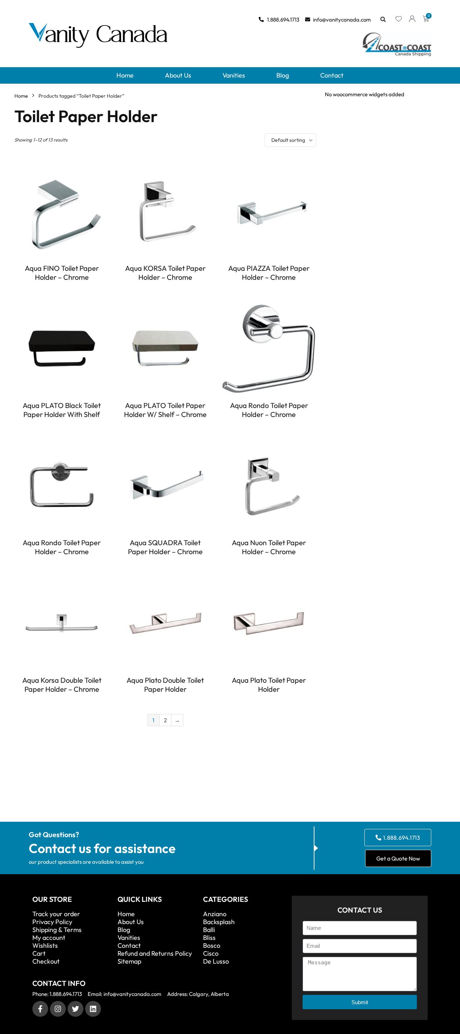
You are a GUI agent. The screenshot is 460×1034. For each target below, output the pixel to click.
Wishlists (45, 946)
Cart (39, 954)
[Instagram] (58, 1009)
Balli (209, 930)
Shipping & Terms (57, 930)
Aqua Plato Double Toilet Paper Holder (165, 685)
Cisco (210, 954)
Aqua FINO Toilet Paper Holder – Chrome (62, 273)
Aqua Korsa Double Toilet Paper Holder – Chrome (61, 685)
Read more (61, 290)
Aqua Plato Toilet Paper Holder (269, 685)
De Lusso (216, 961)
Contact (332, 75)
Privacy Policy (52, 922)
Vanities (233, 75)
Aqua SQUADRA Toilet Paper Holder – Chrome (165, 547)
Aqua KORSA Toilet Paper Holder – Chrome (165, 273)
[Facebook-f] (40, 1009)
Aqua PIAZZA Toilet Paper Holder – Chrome (268, 273)
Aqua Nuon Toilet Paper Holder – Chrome (269, 547)
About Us (178, 75)
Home (125, 75)
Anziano (214, 914)
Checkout (46, 961)
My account (48, 938)
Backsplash (219, 922)
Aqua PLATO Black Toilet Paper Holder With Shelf (62, 410)
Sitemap (129, 961)
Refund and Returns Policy (155, 954)
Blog (282, 75)
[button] (383, 19)
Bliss (209, 938)
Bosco (211, 946)
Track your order (56, 914)
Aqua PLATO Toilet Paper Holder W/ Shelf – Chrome (165, 410)
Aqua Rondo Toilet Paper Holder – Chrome (269, 410)
